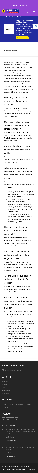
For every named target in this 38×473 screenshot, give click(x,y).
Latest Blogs (6, 390)
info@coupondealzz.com (13, 370)
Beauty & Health (8, 404)
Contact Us (5, 393)
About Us (5, 381)
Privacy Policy (16, 469)
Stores (13, 16)
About (9, 469)
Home (6, 16)
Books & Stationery (8, 408)
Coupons (4, 384)
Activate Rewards (22, 38)
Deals (3, 387)
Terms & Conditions (28, 469)
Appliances (19, 404)
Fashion (28, 404)
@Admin (8, 429)
